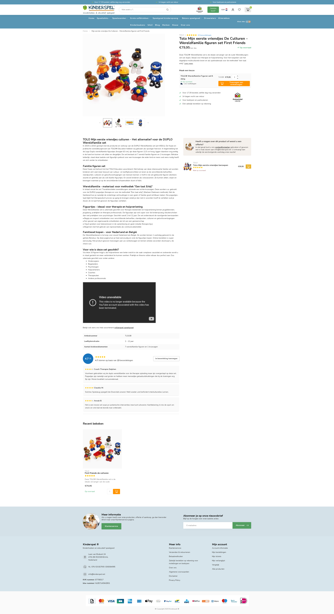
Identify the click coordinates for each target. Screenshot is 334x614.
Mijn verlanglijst (218, 560)
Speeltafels (102, 18)
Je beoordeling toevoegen (166, 358)
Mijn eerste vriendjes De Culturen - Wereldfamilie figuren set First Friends (121, 31)
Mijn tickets (216, 556)
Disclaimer (173, 576)
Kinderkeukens (137, 25)
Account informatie (220, 548)
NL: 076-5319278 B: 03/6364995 (101, 567)
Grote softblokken (139, 18)
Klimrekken (224, 18)
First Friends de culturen (97, 473)
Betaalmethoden (176, 556)
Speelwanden (119, 18)
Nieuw (175, 25)
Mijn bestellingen (219, 552)
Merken (166, 25)
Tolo (181, 35)
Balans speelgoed (191, 18)
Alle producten (218, 569)
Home (91, 18)
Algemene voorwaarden (179, 572)
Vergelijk (215, 565)
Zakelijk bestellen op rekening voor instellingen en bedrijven (183, 562)
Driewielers (210, 18)
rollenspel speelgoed (123, 327)
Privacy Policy (174, 580)
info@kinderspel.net (96, 574)
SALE (150, 25)
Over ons (185, 25)
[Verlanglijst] (239, 9)
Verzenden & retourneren (179, 552)
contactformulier (222, 147)
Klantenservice (111, 526)
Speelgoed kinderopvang (165, 18)
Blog (157, 25)
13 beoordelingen (204, 35)
